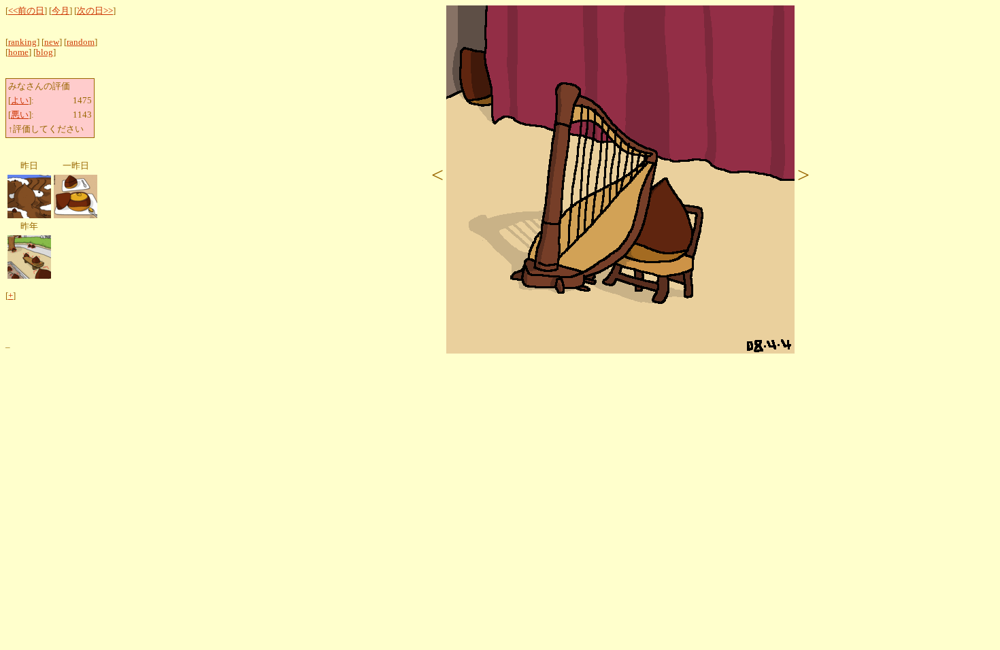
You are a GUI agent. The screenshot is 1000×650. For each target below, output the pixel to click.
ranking (22, 42)
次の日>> (95, 11)
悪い (20, 115)
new (51, 42)
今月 (60, 11)
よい (20, 100)
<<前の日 (26, 11)
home (18, 52)
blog (44, 52)
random (81, 42)
